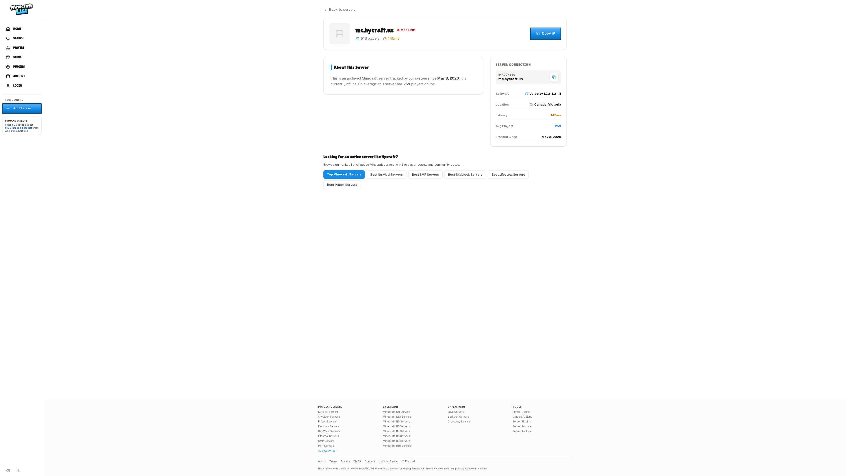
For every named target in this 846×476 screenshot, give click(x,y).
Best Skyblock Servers (465, 175)
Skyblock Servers (329, 416)
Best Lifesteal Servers (508, 175)
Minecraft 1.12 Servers (396, 441)
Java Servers (456, 412)
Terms (333, 461)
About (322, 461)
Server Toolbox (521, 431)
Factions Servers (328, 426)
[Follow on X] (18, 470)
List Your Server (388, 461)
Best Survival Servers (386, 175)
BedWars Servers (329, 431)
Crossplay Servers (459, 421)
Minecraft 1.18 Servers (396, 426)
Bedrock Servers (458, 416)
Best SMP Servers (425, 175)
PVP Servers (326, 446)
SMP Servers (326, 441)
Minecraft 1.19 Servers (396, 421)
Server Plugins (521, 421)
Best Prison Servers (342, 185)
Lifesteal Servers (328, 436)
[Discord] (8, 470)
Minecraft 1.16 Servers (396, 436)
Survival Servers (328, 412)
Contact (370, 461)
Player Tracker (521, 412)
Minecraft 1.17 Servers (396, 431)
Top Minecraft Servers (344, 174)
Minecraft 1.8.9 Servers (397, 446)
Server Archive (521, 426)
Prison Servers (327, 421)
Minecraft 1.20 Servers (397, 416)
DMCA (357, 461)
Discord (410, 461)
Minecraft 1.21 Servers (396, 412)
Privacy (345, 461)
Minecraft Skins (522, 416)
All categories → (328, 450)
